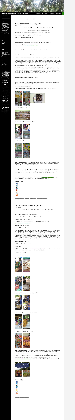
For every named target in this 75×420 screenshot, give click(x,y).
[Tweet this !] (17, 184)
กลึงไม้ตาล (6, 71)
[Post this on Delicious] (17, 186)
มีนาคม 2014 (3, 42)
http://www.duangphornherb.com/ (31, 44)
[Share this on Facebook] (17, 183)
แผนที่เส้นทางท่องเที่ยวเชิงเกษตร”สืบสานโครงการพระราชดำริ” (5, 27)
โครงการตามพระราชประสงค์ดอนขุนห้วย (42, 198)
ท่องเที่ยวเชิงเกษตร (5, 84)
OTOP (17, 198)
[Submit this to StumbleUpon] (17, 189)
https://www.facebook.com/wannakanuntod (22, 222)
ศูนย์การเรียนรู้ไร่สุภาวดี (6, 92)
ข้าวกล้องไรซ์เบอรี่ (4, 80)
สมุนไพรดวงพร (27, 198)
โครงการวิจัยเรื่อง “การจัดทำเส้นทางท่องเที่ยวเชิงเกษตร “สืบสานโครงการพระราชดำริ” (5, 32)
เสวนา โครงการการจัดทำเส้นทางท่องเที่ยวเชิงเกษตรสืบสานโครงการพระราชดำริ (5, 24)
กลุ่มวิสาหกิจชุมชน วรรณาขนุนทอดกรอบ (30, 205)
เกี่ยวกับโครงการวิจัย (4, 51)
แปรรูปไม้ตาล (7, 105)
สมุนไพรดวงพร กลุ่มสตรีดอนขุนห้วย (28, 24)
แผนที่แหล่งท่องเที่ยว (58, 13)
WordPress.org (4, 65)
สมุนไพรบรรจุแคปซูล (33, 198)
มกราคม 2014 (3, 43)
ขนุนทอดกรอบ (27, 397)
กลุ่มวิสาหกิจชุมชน (21, 397)
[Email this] (17, 193)
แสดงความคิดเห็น (18, 25)
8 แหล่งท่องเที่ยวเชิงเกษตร (39, 13)
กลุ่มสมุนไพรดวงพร (4, 73)
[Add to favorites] (17, 191)
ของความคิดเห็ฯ (4, 64)
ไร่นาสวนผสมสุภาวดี (4, 56)
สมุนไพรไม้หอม (5, 95)
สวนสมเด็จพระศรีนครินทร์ (5, 96)
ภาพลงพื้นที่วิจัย (46, 13)
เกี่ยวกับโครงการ (52, 13)
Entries (3, 63)
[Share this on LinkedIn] (17, 188)
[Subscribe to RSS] (17, 194)
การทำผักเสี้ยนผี (5, 75)
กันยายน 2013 (3, 44)
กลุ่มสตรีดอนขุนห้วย (21, 198)
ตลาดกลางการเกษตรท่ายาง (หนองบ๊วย (37, 248)
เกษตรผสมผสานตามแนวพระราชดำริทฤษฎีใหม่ (5, 103)
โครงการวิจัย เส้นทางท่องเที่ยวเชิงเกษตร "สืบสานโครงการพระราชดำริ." (16, 13)
